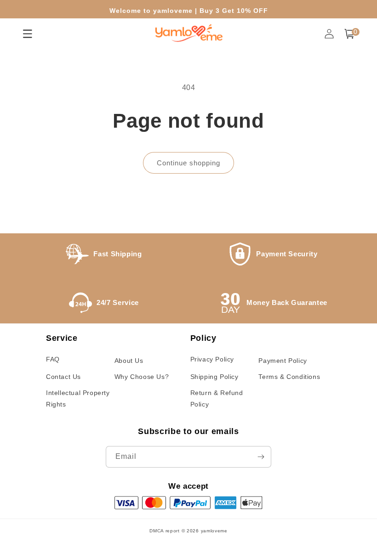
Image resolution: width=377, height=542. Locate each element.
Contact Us (63, 376)
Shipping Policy (214, 376)
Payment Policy (282, 360)
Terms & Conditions (289, 376)
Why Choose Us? (141, 376)
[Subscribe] (261, 457)
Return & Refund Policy (216, 398)
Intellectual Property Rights (78, 398)
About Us (128, 360)
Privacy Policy (212, 359)
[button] (349, 34)
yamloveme (214, 530)
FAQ (53, 359)
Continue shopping (188, 163)
